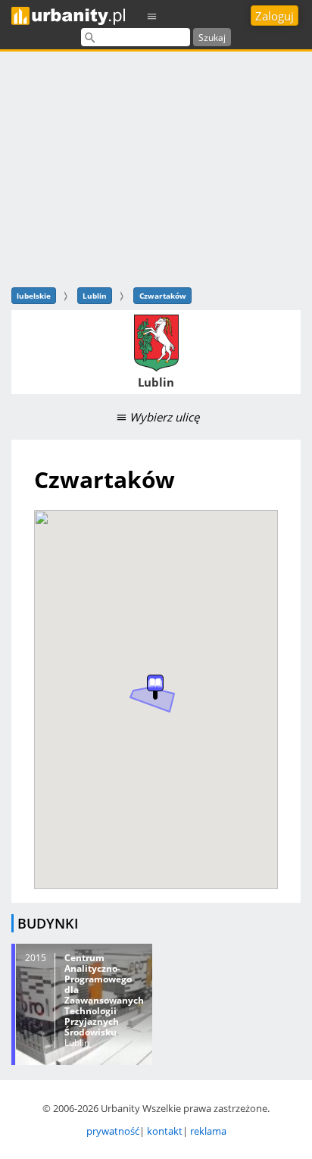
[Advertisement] (156, 167)
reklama (208, 1131)
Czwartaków (162, 295)
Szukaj (212, 37)
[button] (155, 687)
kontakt (165, 1131)
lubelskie (34, 295)
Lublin (95, 295)
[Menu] (152, 15)
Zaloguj (274, 15)
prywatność (112, 1131)
